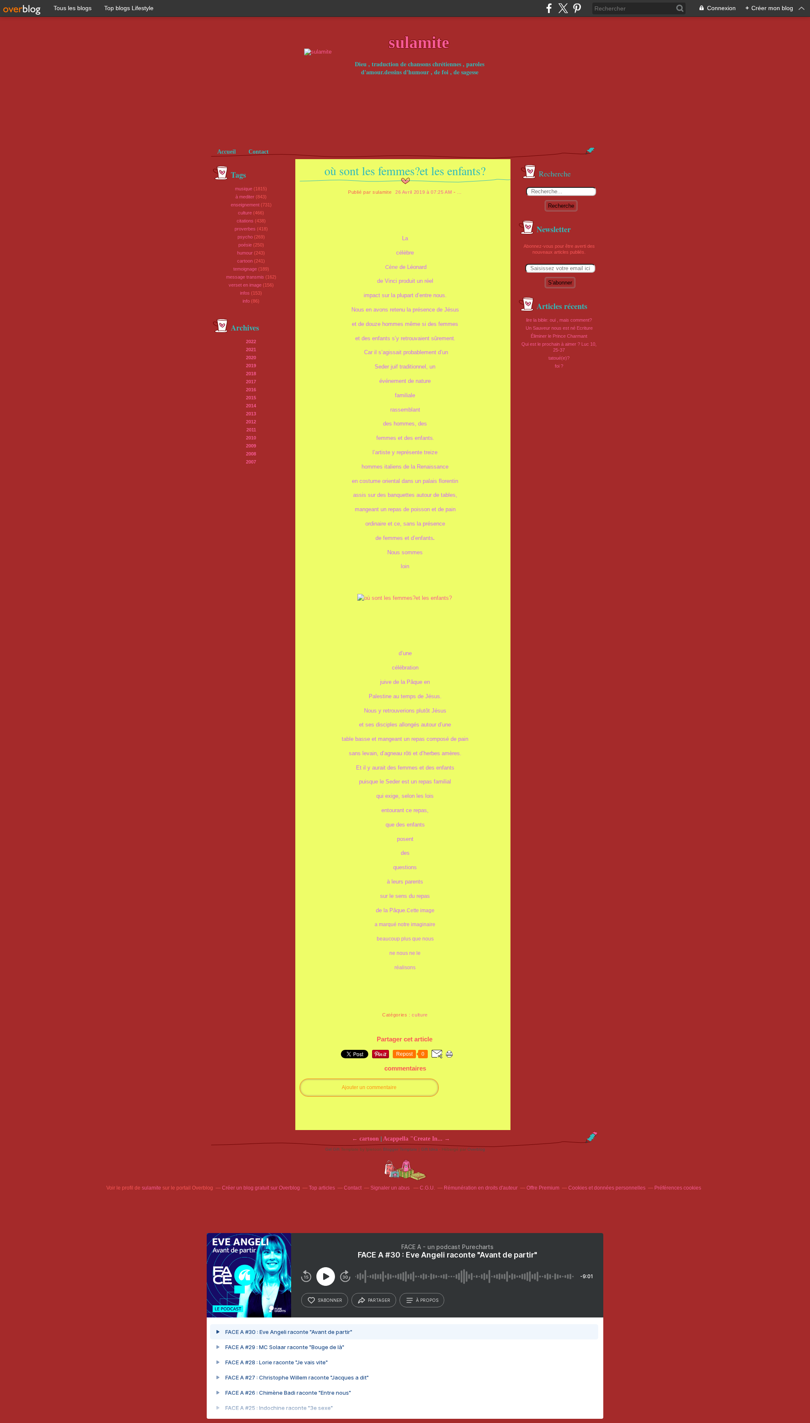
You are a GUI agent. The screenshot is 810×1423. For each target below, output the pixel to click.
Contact (258, 152)
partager (379, 1300)
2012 (251, 421)
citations (245, 220)
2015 (251, 397)
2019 (251, 365)
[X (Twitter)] (563, 8)
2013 (251, 413)
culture (245, 212)
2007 (251, 461)
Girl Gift (332, 1149)
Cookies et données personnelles (606, 1188)
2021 (251, 349)
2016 (251, 389)
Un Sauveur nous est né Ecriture (559, 328)
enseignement (245, 204)
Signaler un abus (390, 1188)
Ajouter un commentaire (369, 1087)
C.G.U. (427, 1188)
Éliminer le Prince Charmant (559, 336)
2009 (251, 445)
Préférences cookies (677, 1188)
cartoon (245, 260)
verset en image (245, 284)
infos (245, 292)
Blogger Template (400, 1149)
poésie (245, 244)
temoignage (245, 268)
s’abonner (330, 1300)
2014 (251, 405)
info (246, 301)
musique (243, 188)
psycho (245, 236)
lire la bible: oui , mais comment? (559, 320)
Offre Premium (542, 1188)
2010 (251, 437)
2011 (251, 429)
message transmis (245, 276)
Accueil (226, 152)
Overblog (476, 1149)
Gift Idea (429, 1149)
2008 (251, 453)
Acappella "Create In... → (416, 1139)
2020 (251, 357)
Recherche (561, 206)
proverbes (245, 228)
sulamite (151, 1188)
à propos (427, 1300)
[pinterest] (577, 8)
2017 (251, 381)
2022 (251, 341)
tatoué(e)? (559, 357)
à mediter (244, 196)
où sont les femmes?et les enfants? (405, 171)
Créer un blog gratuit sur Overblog (261, 1188)
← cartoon (365, 1139)
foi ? (559, 366)
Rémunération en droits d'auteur (481, 1188)
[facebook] (549, 8)
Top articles (322, 1188)
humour (245, 252)
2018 (251, 373)
